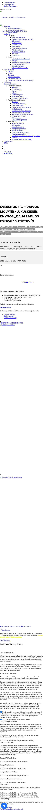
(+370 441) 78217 (27, 282)
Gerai (2, 640)
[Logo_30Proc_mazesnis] (12, 17)
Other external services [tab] (7, 742)
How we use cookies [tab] (6, 652)
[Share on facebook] (0, 263)
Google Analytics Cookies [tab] (8, 721)
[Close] (1, 265)
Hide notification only (16, 809)
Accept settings (5, 809)
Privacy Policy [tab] (4, 799)
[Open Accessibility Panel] (4, 806)
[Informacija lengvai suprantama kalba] (4, 145)
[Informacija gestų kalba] (4, 146)
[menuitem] (23, 29)
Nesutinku (7, 640)
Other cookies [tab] (4, 784)
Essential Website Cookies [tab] (8, 673)
